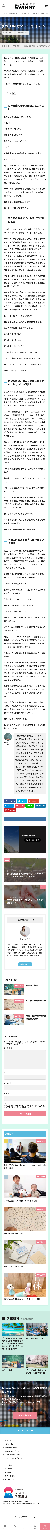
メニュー (25, 1528)
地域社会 (42, 1176)
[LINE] (29, 806)
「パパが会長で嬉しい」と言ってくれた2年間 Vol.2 (36, 1371)
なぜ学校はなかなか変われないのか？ (36, 1017)
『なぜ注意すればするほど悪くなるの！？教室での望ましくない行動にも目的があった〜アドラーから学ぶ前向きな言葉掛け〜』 (12, 1343)
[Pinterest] (10, 810)
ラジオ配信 (9, 1469)
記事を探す (13, 13)
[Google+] (33, 801)
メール (7, 1083)
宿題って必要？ (33, 985)
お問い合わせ (10, 1480)
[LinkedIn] (40, 806)
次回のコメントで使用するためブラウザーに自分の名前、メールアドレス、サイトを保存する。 (25, 1106)
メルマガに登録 (25, 1415)
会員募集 (8, 1472)
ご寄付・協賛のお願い (13, 1455)
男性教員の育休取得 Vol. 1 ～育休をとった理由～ (23, 1299)
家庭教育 (42, 1141)
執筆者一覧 (9, 1444)
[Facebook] (10, 801)
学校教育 (23, 33)
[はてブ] (9, 806)
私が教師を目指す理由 (34, 1338)
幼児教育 (42, 1275)
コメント (8, 1048)
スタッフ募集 (10, 1476)
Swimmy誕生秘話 (11, 1447)
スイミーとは (25, 13)
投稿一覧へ (24, 964)
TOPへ (45, 1528)
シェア (15, 1528)
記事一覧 (8, 1440)
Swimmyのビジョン (12, 1451)
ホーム (5, 1528)
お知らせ (35, 13)
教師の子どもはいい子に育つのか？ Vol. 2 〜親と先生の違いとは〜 (25, 1166)
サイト (6, 1093)
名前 (6, 1072)
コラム (4, 13)
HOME (6, 46)
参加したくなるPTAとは (13, 1266)
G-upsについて (10, 1465)
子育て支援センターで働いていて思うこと (20, 1201)
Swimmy (32, 1517)
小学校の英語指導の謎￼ (36, 1002)
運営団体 (44, 13)
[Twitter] (22, 801)
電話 (35, 1528)
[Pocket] (20, 806)
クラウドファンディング (13, 1458)
